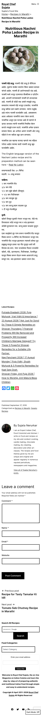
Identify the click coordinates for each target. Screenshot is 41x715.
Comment (7, 501)
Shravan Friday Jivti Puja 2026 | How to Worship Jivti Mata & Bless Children (19, 378)
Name (5, 528)
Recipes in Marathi (19, 14)
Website (5, 555)
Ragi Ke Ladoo (16, 164)
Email (5, 541)
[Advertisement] (20, 283)
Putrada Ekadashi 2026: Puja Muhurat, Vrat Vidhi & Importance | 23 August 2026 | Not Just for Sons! (20, 316)
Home (5, 14)
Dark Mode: (31, 712)
